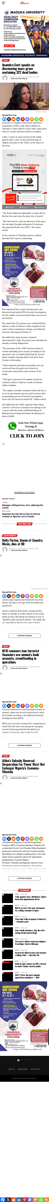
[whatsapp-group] (24, 440)
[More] (41, 119)
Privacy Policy (35, 1069)
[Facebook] (4, 119)
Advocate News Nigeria (19, 78)
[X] (9, 119)
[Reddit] (13, 119)
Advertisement (23, 1069)
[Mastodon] (27, 119)
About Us (12, 1069)
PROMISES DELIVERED (24, 492)
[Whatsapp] (36, 119)
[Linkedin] (18, 119)
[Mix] (32, 119)
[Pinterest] (23, 119)
